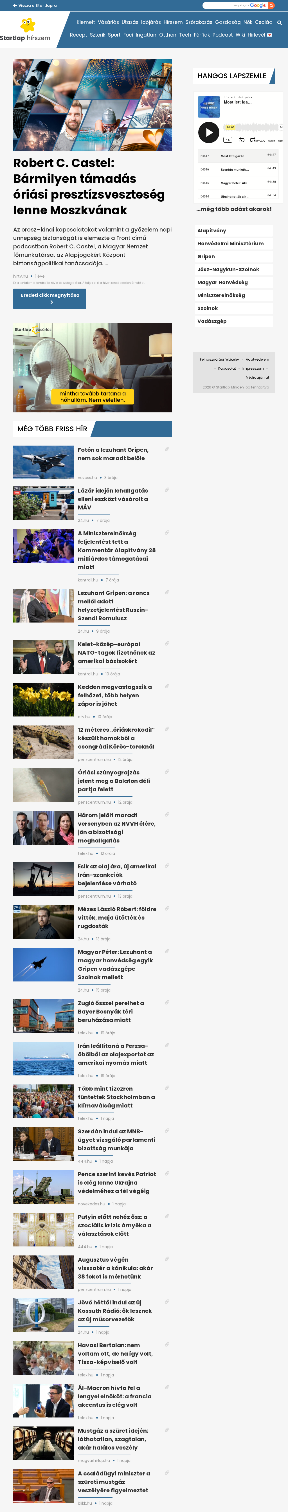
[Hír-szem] (28, 30)
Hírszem (173, 22)
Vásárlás (108, 22)
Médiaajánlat (257, 377)
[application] (92, 368)
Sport (114, 35)
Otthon (167, 35)
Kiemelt (86, 22)
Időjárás (151, 22)
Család (264, 22)
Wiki (240, 35)
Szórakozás (199, 22)
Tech (185, 35)
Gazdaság (228, 22)
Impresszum (253, 368)
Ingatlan (146, 35)
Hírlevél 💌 (260, 35)
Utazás (130, 22)
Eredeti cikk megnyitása (50, 295)
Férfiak (202, 35)
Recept (78, 35)
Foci (128, 35)
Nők (248, 22)
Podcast (223, 35)
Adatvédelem (257, 359)
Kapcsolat (227, 368)
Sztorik (97, 35)
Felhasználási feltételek (219, 359)
